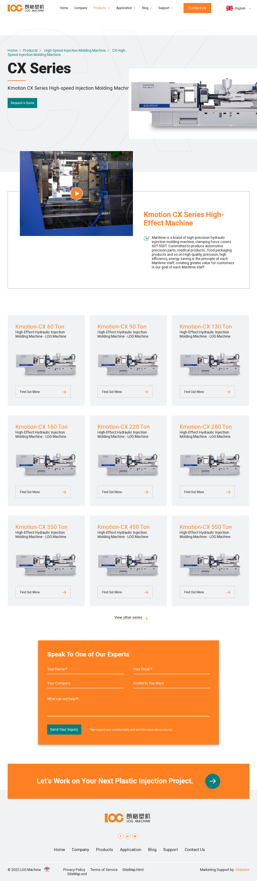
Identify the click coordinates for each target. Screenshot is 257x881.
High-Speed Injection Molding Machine (75, 50)
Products (30, 50)
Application (130, 849)
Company (80, 849)
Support (170, 849)
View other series (128, 617)
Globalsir (242, 870)
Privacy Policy (74, 870)
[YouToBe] (135, 836)
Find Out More (30, 392)
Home (12, 50)
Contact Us (197, 8)
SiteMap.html (133, 870)
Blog (152, 849)
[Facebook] (120, 836)
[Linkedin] (128, 836)
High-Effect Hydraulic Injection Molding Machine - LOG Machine (40, 334)
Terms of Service (104, 870)
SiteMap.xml (77, 874)
